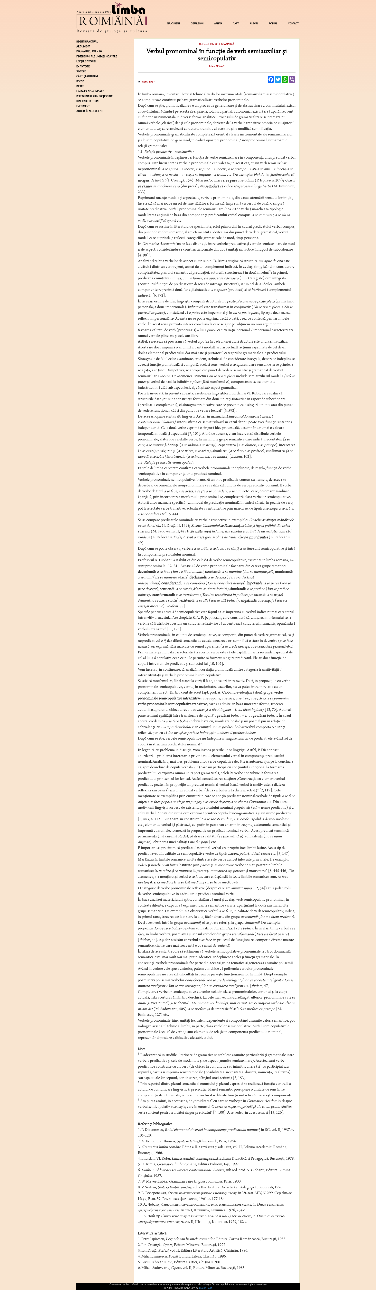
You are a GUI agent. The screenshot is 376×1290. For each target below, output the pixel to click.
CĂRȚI (236, 23)
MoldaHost (205, 1288)
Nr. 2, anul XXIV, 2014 (209, 44)
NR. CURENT (173, 23)
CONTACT (293, 23)
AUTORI (254, 23)
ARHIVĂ (218, 23)
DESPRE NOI (197, 23)
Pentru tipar (147, 82)
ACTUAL (273, 23)
